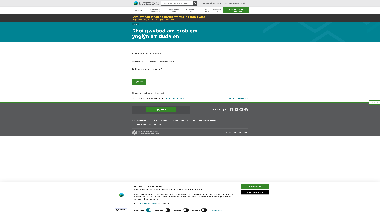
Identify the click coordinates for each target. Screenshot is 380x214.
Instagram (246, 109)
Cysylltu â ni (161, 110)
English (243, 3)
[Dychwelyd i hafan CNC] (146, 3)
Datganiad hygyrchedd (141, 121)
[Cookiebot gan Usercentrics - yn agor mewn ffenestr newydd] (121, 210)
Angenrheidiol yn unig (255, 192)
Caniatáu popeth (255, 187)
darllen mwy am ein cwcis (148, 204)
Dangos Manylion (218, 210)
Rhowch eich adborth (175, 98)
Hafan (135, 24)
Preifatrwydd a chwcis (208, 121)
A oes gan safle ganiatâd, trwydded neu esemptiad (220, 3)
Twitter (236, 109)
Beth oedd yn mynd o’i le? (147, 69)
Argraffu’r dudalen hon (238, 98)
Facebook (231, 109)
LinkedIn (241, 109)
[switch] (167, 210)
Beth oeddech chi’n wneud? (148, 53)
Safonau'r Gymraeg (162, 121)
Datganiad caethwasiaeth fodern (147, 125)
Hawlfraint (191, 121)
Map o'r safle (178, 121)
